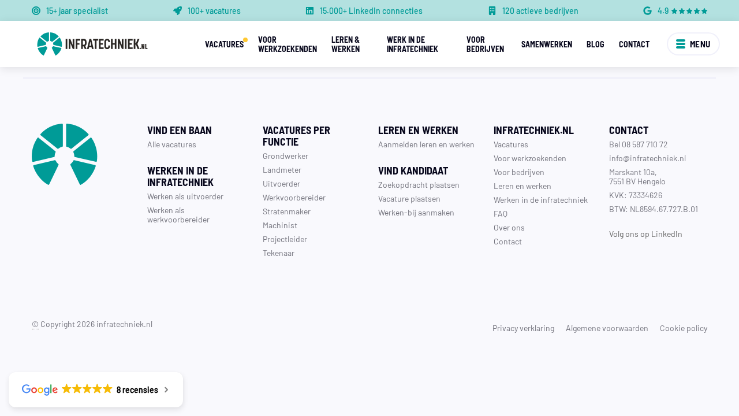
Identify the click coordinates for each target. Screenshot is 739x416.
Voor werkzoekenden (287, 44)
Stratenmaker (287, 211)
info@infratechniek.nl (647, 158)
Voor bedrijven (485, 44)
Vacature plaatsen (409, 198)
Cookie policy (683, 327)
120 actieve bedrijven (540, 10)
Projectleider (285, 238)
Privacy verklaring (523, 327)
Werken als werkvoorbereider (178, 214)
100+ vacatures (214, 10)
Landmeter (282, 169)
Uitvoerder (281, 183)
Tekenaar (278, 252)
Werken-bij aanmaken (416, 212)
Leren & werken (345, 44)
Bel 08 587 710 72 (638, 144)
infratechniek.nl (124, 323)
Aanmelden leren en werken (426, 144)
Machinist (280, 225)
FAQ (500, 213)
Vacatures (224, 44)
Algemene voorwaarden (607, 327)
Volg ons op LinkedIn (645, 233)
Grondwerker (285, 155)
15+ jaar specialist (77, 10)
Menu (700, 43)
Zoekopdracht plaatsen (419, 184)
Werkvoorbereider (294, 197)
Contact (634, 44)
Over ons (509, 227)
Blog (595, 44)
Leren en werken (522, 185)
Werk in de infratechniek (412, 44)
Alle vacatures (171, 144)
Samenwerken (546, 44)
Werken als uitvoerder (185, 196)
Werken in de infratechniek (541, 199)
